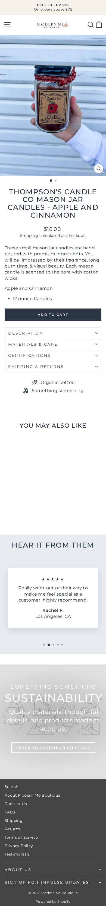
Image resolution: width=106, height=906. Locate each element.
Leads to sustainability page (53, 748)
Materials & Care (33, 344)
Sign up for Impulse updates (47, 882)
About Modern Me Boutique (32, 795)
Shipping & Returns (36, 366)
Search (11, 786)
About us (18, 869)
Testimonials (17, 854)
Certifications (29, 355)
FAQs (10, 812)
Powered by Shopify (53, 901)
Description (25, 333)
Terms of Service (21, 837)
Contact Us (16, 803)
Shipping (29, 235)
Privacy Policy (19, 845)
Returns (12, 828)
